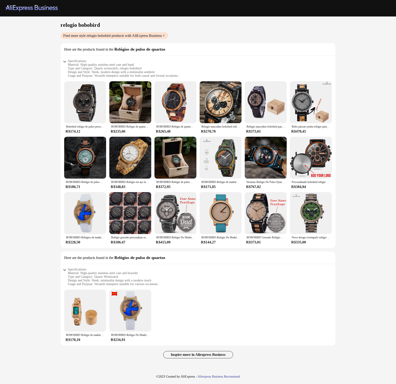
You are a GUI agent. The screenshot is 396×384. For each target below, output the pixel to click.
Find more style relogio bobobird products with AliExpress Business (112, 36)
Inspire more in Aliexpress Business (198, 355)
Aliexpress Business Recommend (219, 376)
